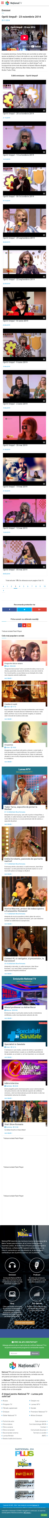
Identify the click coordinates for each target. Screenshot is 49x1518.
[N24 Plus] (24, 1452)
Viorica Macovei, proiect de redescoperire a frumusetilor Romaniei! (24, 910)
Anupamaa (8, 745)
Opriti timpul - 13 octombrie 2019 (18, 155)
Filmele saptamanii (10, 1408)
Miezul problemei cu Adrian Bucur (20, 1007)
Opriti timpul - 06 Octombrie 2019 (18, 196)
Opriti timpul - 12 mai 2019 (15, 528)
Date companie (40, 1421)
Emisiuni (12, 1275)
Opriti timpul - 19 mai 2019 (15, 487)
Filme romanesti (8, 1430)
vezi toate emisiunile (24, 981)
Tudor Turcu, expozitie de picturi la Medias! (20, 808)
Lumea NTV (35, 1404)
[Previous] (3, 586)
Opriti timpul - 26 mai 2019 (15, 445)
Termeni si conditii (39, 1433)
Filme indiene (7, 1424)
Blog (12, 1303)
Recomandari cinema (10, 1433)
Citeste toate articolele (24, 1323)
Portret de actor (8, 1421)
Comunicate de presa (38, 1430)
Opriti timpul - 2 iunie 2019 (15, 404)
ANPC (44, 1436)
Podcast (36, 1275)
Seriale (33, 1408)
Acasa (5, 1401)
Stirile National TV (10, 1415)
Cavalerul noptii (10, 704)
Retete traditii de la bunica (12, 1439)
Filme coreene (8, 1427)
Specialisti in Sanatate (14, 1044)
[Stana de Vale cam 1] (24, 1484)
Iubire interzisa (11, 1083)
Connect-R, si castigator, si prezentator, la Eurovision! (24, 959)
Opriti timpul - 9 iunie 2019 (15, 362)
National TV (35, 1505)
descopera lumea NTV (24, 772)
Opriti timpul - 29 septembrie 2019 (19, 238)
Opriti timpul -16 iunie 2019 (15, 321)
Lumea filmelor (8, 1436)
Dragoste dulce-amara (13, 663)
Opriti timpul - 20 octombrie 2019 (18, 113)
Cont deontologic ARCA (37, 1424)
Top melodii (37, 1303)
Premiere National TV (39, 1412)
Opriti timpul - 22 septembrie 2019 (19, 279)
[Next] (3, 591)
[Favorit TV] (24, 1473)
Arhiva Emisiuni (36, 1415)
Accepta (44, 1515)
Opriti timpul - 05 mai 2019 (15, 570)
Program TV (7, 1404)
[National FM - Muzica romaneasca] (24, 1462)
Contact (43, 1427)
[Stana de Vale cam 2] (24, 1495)
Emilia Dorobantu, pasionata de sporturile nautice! (23, 860)
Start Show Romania (18, 812)
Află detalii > (27, 1513)
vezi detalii (8, 678)
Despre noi (35, 1401)
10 (45, 586)
